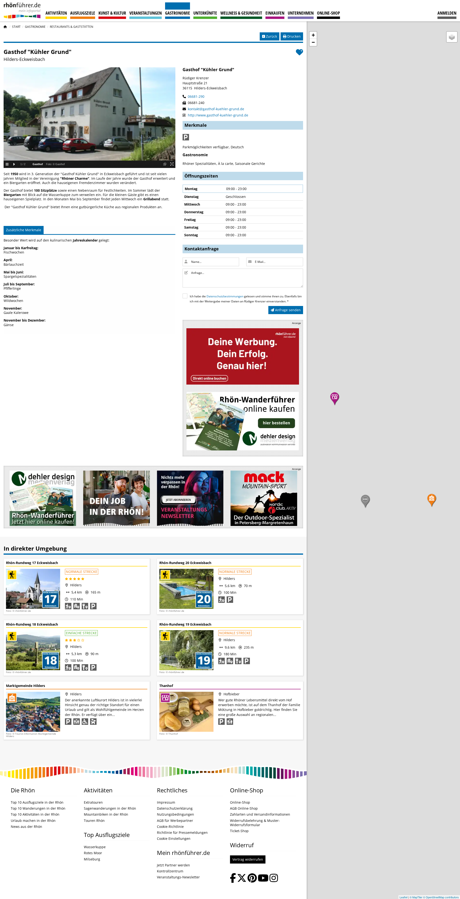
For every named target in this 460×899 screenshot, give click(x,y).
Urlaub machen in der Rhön (33, 820)
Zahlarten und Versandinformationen (260, 814)
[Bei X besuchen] (242, 878)
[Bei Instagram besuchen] (274, 878)
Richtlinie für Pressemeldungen (182, 832)
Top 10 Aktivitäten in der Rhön (35, 814)
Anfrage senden (287, 310)
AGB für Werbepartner (175, 820)
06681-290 (195, 96)
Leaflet (404, 897)
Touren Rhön (94, 820)
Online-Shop (328, 13)
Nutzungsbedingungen (175, 814)
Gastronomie (177, 13)
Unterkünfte (205, 13)
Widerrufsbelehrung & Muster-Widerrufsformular (255, 822)
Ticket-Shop (239, 831)
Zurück (271, 36)
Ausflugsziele (82, 13)
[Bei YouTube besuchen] (263, 878)
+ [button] (313, 35)
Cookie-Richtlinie (170, 826)
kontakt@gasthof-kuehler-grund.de (215, 109)
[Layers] (452, 37)
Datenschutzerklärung (175, 808)
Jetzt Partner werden (173, 865)
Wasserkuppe (95, 847)
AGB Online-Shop (244, 808)
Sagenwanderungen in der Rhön (110, 808)
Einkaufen (274, 13)
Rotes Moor (93, 853)
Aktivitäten (56, 13)
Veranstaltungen (145, 13)
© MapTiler (416, 897)
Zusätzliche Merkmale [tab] (23, 230)
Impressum (166, 802)
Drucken (293, 36)
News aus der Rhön (26, 826)
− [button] (313, 42)
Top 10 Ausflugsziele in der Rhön (37, 802)
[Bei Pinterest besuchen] (252, 878)
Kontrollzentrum (170, 871)
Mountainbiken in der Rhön (106, 814)
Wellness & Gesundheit (241, 13)
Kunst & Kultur (112, 13)
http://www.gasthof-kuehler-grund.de (217, 115)
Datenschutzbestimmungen (225, 296)
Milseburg (92, 859)
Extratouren (93, 802)
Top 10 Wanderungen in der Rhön (38, 808)
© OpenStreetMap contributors (441, 897)
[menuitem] (446, 10)
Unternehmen (301, 13)
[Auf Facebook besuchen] (233, 878)
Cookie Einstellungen (173, 838)
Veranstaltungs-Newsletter (178, 877)
